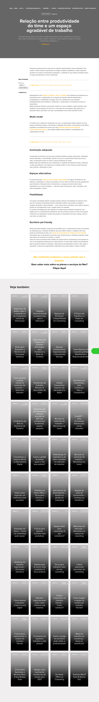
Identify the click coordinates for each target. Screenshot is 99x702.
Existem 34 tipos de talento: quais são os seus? (55, 142)
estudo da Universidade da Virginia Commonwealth (69, 233)
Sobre (15, 8)
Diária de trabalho (90, 8)
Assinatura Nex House (64, 8)
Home (10, 8)
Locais (22, 8)
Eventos (54, 8)
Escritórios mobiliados (34, 8)
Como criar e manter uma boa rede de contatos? (55, 85)
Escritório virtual (77, 8)
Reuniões (46, 8)
